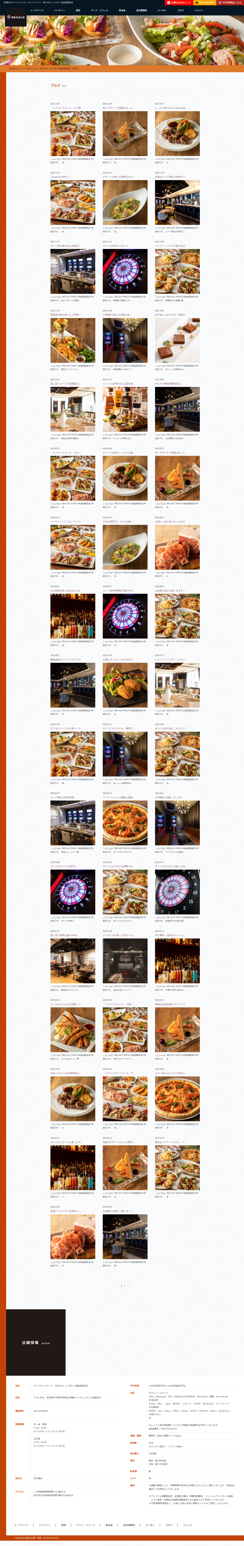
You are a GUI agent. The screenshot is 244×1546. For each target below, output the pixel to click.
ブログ (180, 10)
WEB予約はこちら (232, 2)
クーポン (162, 10)
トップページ (37, 10)
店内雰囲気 (141, 10)
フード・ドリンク (99, 10)
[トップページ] (16, 17)
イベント (199, 10)
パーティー (59, 10)
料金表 (122, 10)
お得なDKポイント (179, 2)
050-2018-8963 (206, 2)
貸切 (78, 10)
